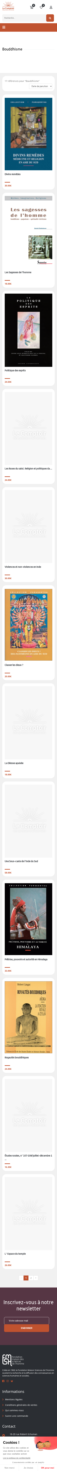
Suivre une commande (16, 1415)
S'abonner (26, 1328)
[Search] (50, 18)
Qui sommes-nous (14, 1410)
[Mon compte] (51, 7)
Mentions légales (13, 1399)
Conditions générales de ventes (21, 1404)
